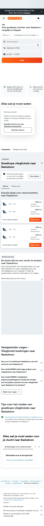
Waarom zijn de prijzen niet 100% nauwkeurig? (16, 515)
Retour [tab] (5, 186)
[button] (41, 11)
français (27, 13)
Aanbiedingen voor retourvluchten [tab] (18, 447)
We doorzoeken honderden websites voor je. (21, 510)
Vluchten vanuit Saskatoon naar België (19, 460)
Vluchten (15, 481)
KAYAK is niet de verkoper (13, 506)
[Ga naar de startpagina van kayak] (15, 18)
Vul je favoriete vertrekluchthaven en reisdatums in (22, 417)
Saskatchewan (17, 483)
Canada (7, 483)
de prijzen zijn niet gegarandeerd (13, 500)
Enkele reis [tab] (16, 186)
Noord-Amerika (35, 481)
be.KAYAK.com (5, 481)
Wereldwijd (24, 481)
